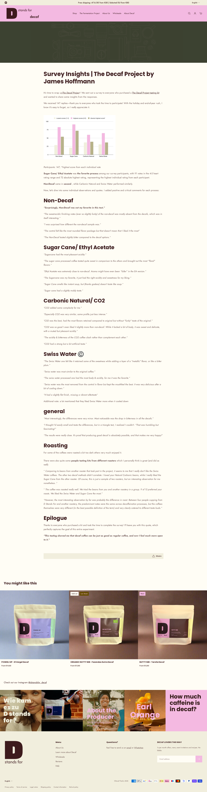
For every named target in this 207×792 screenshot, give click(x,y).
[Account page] (195, 13)
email (129, 747)
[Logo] (23, 13)
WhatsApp (138, 747)
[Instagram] (6, 2)
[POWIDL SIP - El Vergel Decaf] (34, 624)
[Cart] (201, 13)
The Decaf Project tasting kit (145, 92)
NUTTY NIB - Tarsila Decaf (151, 662)
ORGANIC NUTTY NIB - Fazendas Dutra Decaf (92, 662)
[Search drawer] (189, 13)
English (7, 781)
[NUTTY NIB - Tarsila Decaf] (172, 624)
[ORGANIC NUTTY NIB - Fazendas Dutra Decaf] (103, 624)
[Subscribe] (199, 759)
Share (158, 556)
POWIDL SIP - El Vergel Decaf (15, 662)
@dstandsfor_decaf (37, 682)
